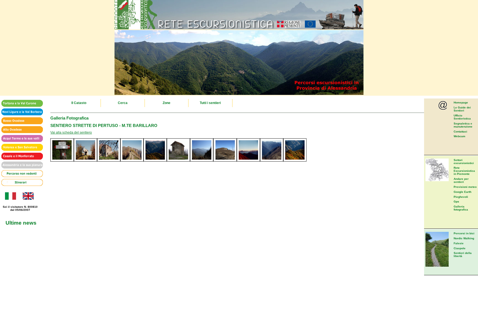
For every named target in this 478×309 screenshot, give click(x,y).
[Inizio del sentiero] (62, 160)
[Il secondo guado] (271, 160)
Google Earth (462, 191)
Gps (456, 201)
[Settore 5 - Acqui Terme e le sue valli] (20, 138)
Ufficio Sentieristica (462, 117)
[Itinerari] (20, 182)
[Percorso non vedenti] (20, 174)
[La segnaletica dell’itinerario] (201, 160)
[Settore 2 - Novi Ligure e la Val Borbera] (20, 112)
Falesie (459, 243)
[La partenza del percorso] (225, 160)
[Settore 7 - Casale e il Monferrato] (20, 156)
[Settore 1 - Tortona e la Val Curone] (20, 103)
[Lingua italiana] (10, 198)
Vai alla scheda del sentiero (71, 132)
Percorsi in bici (464, 233)
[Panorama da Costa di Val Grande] (294, 160)
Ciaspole (460, 248)
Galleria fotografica (461, 208)
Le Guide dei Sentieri (462, 109)
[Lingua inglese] (28, 198)
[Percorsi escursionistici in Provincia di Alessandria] (239, 94)
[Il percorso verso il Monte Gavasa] (132, 160)
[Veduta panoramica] (155, 160)
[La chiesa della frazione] (248, 160)
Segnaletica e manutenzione (463, 125)
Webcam (459, 136)
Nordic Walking (464, 238)
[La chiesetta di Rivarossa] (85, 160)
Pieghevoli (461, 196)
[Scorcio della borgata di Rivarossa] (108, 160)
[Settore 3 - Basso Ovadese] (20, 121)
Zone (166, 103)
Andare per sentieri (461, 180)
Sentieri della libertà (463, 254)
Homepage (461, 102)
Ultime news (21, 223)
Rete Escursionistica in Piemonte (464, 170)
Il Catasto (78, 103)
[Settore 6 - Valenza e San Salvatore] (20, 147)
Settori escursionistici (464, 162)
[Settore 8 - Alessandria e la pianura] (20, 165)
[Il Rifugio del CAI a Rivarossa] (178, 160)
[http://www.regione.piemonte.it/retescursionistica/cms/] (239, 28)
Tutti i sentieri (210, 103)
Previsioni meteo (465, 186)
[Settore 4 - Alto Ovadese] (20, 130)
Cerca (123, 103)
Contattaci (460, 131)
